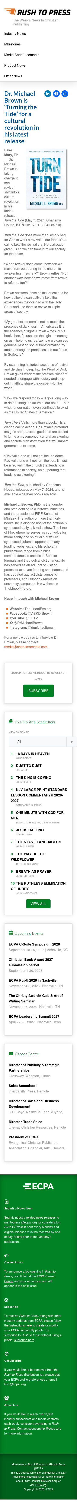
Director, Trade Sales (25, 1121)
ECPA (49, 1489)
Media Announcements (21, 54)
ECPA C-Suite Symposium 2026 (34, 944)
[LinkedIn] (48, 93)
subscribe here (24, 1340)
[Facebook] (56, 93)
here (29, 1325)
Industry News (15, 33)
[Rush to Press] (37, 13)
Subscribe (38, 690)
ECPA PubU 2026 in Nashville (33, 980)
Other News (13, 75)
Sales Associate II (23, 1085)
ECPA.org (40, 1485)
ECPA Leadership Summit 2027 (34, 1016)
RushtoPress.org (37, 1464)
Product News (15, 65)
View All (38, 903)
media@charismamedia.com (26, 646)
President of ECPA (24, 1137)
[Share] (65, 93)
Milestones (12, 44)
